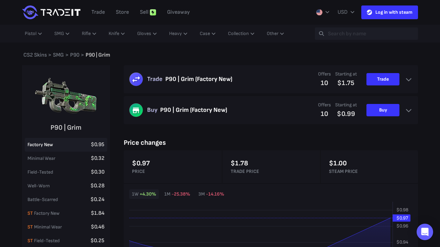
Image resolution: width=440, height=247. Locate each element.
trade (98, 12)
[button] (425, 232)
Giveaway (178, 12)
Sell (144, 12)
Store (122, 12)
